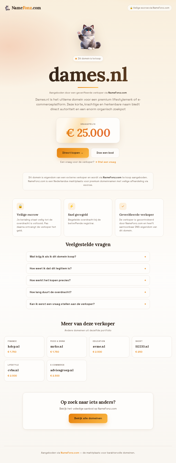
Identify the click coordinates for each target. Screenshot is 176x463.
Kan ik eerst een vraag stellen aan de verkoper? (62, 304)
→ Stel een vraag (105, 161)
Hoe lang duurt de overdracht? (51, 292)
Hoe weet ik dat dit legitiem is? (51, 268)
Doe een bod (105, 153)
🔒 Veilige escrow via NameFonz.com (149, 7)
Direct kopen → (72, 153)
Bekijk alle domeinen (88, 418)
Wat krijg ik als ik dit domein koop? (53, 256)
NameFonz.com (70, 452)
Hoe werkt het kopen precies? (50, 280)
